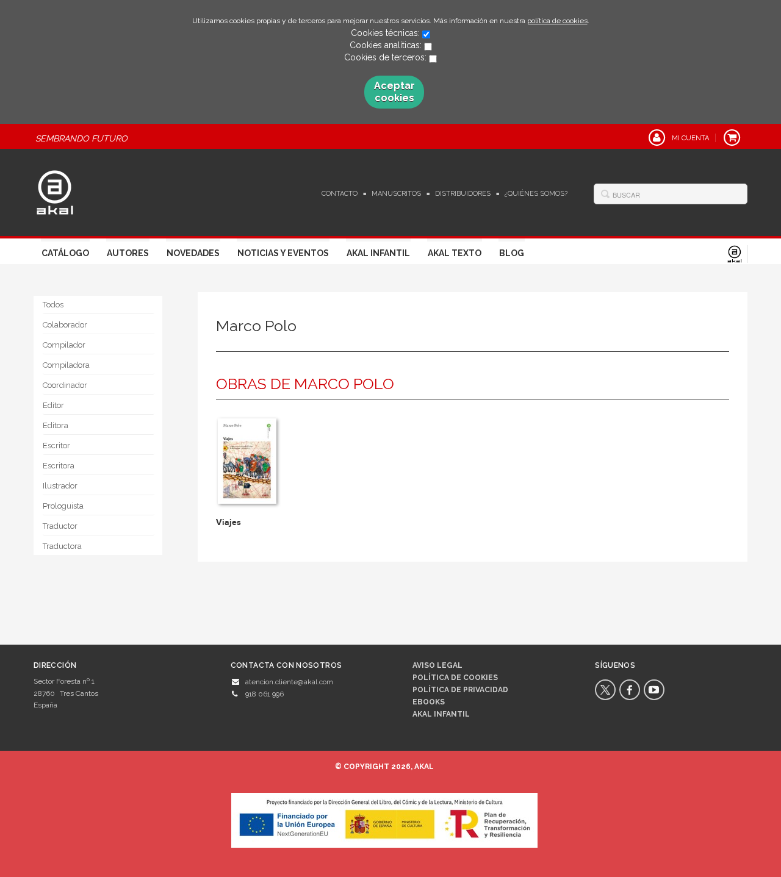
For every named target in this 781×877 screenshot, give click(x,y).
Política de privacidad (460, 689)
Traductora (62, 546)
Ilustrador (60, 485)
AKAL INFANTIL (441, 714)
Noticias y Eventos (283, 253)
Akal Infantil (378, 253)
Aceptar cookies (394, 92)
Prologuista (63, 505)
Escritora (58, 465)
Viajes (228, 522)
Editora (55, 425)
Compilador (64, 344)
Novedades (193, 253)
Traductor (60, 526)
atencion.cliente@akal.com (289, 682)
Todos (53, 304)
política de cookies (557, 20)
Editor (53, 405)
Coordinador (65, 385)
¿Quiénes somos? (536, 194)
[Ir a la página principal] (55, 191)
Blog (511, 253)
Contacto (340, 194)
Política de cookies (455, 677)
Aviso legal (437, 665)
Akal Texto (454, 253)
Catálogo (65, 253)
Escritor (56, 445)
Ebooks (428, 702)
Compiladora (66, 365)
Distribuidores (463, 194)
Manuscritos (396, 194)
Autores (128, 253)
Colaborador (65, 324)
